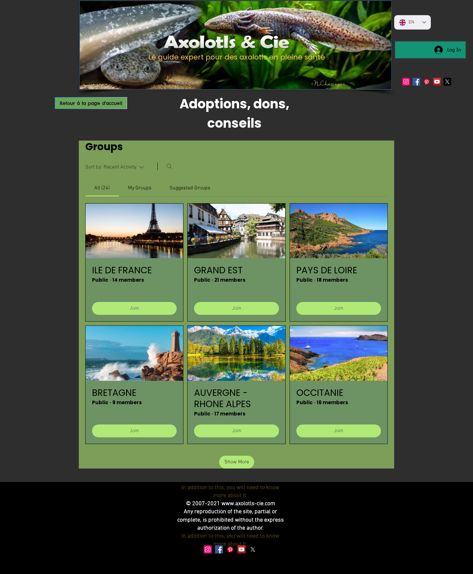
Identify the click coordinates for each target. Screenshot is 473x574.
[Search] (169, 166)
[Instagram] (406, 82)
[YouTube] (437, 82)
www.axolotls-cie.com (248, 503)
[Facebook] (416, 82)
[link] (102, 188)
